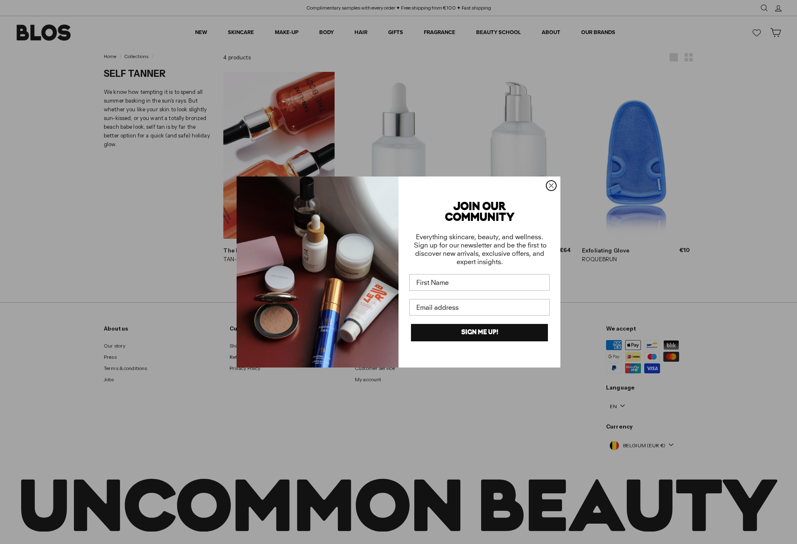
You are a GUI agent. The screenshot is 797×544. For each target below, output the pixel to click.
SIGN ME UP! (479, 332)
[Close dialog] (551, 186)
